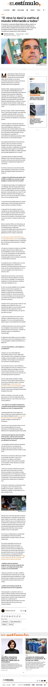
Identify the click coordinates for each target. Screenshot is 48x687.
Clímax (33, 684)
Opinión (32, 10)
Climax (13, 9)
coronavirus (5, 621)
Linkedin (25, 610)
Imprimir (20, 616)
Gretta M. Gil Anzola (9, 34)
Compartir (46, 682)
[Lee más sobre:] (37, 88)
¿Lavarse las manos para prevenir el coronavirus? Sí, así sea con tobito (36, 658)
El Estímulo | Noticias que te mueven (8, 680)
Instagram (23, 610)
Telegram (12, 616)
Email (15, 616)
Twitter (21, 610)
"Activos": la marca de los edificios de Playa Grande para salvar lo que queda (37, 98)
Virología (11, 624)
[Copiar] (17, 616)
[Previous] (29, 92)
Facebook (2, 616)
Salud (2, 14)
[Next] (46, 92)
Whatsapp (7, 616)
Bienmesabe (39, 684)
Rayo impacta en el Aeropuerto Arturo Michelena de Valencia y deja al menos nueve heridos (36, 121)
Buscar (43, 10)
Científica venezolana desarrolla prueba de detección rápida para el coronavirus (10, 659)
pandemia (4, 624)
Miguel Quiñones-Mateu (15, 621)
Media (13, 685)
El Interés (7, 10)
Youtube (45, 680)
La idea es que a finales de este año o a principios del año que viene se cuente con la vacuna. (13, 557)
